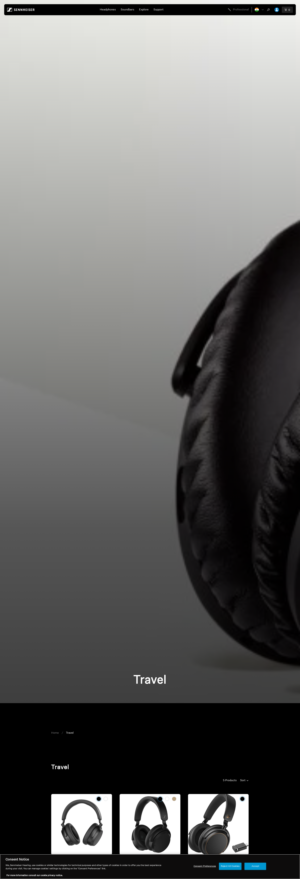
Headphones (108, 9)
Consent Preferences (205, 866)
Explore (144, 9)
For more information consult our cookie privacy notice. (34, 875)
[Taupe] (174, 799)
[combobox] (269, 9)
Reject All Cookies (230, 866)
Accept (255, 866)
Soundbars (127, 9)
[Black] (99, 799)
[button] (259, 10)
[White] (106, 799)
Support (158, 9)
